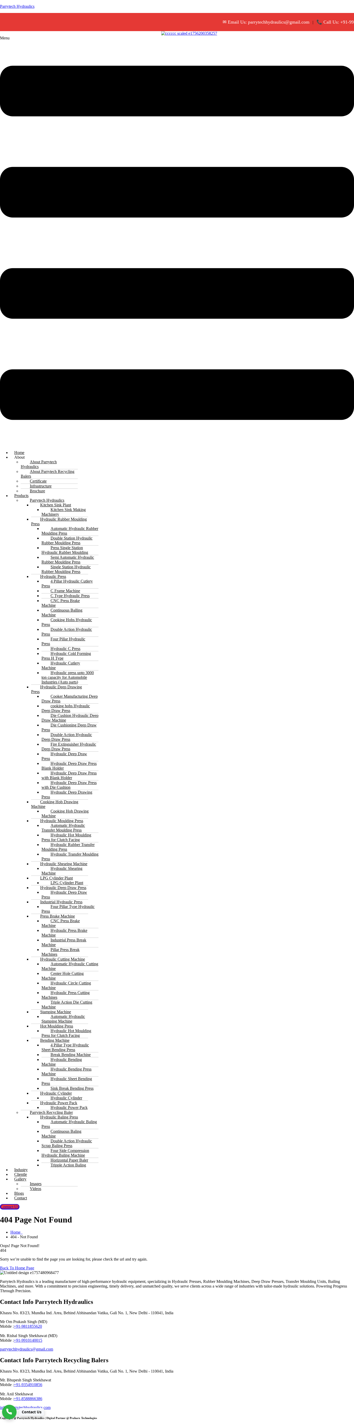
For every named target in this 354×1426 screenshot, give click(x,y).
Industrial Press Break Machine (63, 942)
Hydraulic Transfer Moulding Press (69, 856)
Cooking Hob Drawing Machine (54, 804)
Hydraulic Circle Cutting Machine (66, 985)
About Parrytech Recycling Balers (47, 473)
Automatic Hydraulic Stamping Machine (63, 1018)
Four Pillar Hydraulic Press (63, 641)
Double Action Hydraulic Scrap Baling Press (66, 1143)
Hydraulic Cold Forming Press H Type (66, 655)
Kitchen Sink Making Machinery (63, 511)
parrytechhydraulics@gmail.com (26, 1349)
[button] (177, 241)
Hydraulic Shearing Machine (61, 870)
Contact (20, 1198)
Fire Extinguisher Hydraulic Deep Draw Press (68, 746)
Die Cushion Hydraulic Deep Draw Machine (69, 717)
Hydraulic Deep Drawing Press (56, 689)
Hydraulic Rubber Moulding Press (59, 521)
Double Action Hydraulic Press (66, 631)
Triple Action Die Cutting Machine (66, 1004)
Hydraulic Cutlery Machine (60, 665)
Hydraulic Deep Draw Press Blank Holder (69, 765)
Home (16, 1232)
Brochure (37, 491)
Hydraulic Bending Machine (61, 1061)
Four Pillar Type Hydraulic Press (68, 908)
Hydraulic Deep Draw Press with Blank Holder (69, 775)
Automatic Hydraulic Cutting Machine (69, 966)
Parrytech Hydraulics (17, 6)
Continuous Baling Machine (61, 1133)
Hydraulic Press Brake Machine (64, 932)
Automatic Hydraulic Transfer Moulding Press (63, 827)
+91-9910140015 (28, 1340)
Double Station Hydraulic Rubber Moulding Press (67, 540)
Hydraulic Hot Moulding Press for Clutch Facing (66, 837)
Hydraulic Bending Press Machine (66, 1071)
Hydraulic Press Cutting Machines (65, 994)
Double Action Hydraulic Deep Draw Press (66, 737)
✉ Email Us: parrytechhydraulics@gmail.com (253, 22)
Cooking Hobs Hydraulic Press (66, 622)
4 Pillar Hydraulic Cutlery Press (67, 583)
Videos (35, 1188)
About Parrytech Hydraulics (39, 464)
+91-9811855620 (28, 1326)
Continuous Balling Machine (61, 612)
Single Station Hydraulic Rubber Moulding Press (66, 569)
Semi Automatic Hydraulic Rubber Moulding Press (67, 559)
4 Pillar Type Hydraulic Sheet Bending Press (65, 1047)
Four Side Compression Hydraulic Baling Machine (65, 1152)
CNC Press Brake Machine (60, 602)
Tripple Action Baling (68, 1165)
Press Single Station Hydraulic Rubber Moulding (64, 550)
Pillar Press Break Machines (60, 951)
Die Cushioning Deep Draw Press (69, 727)
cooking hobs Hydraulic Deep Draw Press (65, 708)
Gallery (20, 1179)
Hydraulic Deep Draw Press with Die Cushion (69, 784)
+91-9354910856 (28, 1384)
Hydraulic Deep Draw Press (64, 756)
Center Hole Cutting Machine (62, 975)
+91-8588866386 (28, 1398)
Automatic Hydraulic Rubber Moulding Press (69, 530)
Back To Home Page (17, 1268)
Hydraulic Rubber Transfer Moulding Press (68, 846)
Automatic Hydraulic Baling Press (69, 1124)
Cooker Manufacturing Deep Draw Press (69, 698)
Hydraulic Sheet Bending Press (66, 1081)
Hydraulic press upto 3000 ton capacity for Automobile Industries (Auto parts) (67, 677)
